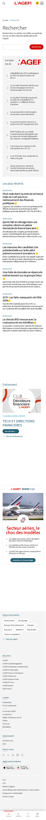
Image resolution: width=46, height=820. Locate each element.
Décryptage (22, 620)
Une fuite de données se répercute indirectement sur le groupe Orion (22, 273)
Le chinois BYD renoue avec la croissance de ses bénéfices (19, 321)
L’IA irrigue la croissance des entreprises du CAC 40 (23, 147)
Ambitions (20, 629)
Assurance (8, 629)
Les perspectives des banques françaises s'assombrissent (23, 113)
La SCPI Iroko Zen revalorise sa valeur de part (24, 157)
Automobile (31, 629)
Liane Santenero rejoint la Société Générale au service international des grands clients (24, 168)
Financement (9, 620)
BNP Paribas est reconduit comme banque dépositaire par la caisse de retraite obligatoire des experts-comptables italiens (24, 135)
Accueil (5, 20)
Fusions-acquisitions (12, 634)
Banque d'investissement (14, 625)
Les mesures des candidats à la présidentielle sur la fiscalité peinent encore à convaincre (20, 250)
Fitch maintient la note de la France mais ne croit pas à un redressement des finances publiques (23, 198)
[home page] (23, 3)
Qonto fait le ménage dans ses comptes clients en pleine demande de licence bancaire (20, 225)
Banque (30, 625)
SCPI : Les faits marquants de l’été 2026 (22, 298)
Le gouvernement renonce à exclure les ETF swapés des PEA (24, 123)
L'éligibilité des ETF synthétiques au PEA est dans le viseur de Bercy (24, 75)
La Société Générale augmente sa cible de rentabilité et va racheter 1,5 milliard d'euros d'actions (23, 101)
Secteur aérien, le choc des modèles (23, 530)
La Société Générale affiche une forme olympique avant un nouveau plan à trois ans (24, 87)
